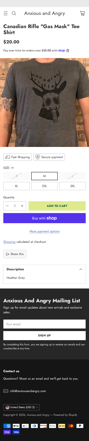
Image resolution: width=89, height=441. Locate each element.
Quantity (8, 197)
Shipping (9, 242)
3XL (72, 186)
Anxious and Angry (38, 415)
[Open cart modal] (82, 13)
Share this (17, 254)
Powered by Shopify (65, 415)
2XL (44, 186)
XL (16, 186)
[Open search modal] (14, 13)
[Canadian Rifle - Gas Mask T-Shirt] (44, 102)
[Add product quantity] (22, 205)
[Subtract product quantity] (7, 205)
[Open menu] (5, 13)
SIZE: (8, 168)
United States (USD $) (22, 407)
